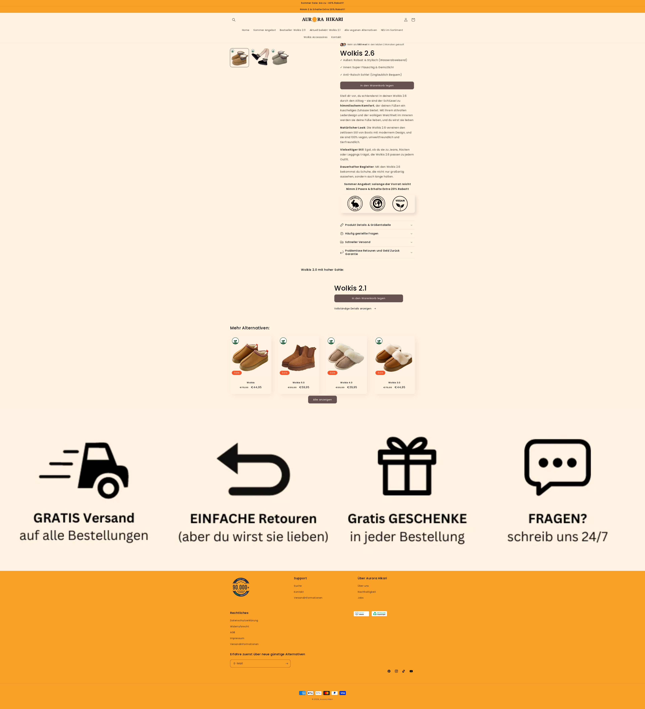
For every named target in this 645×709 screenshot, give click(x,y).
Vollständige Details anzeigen (353, 308)
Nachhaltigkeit (367, 592)
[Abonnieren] (286, 663)
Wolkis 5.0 (299, 382)
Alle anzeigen (322, 399)
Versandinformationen (308, 597)
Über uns (363, 586)
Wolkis (251, 382)
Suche (298, 586)
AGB (232, 632)
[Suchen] (234, 20)
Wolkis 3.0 (394, 382)
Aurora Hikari (326, 699)
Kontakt (299, 592)
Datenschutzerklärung (244, 620)
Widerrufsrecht (239, 626)
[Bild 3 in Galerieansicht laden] (280, 57)
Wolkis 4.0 (346, 382)
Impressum (237, 638)
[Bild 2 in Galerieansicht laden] (259, 57)
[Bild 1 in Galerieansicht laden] (239, 57)
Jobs (360, 597)
